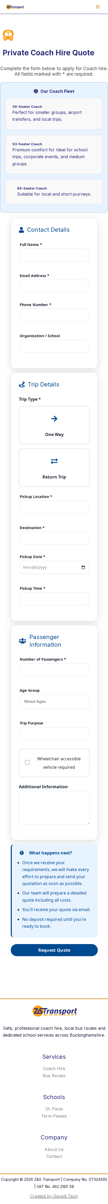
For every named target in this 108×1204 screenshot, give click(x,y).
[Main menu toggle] (98, 7)
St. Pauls (54, 1108)
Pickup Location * (36, 496)
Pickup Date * (32, 556)
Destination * (32, 527)
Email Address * (34, 275)
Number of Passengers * (43, 659)
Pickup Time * (32, 588)
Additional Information (43, 787)
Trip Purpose (31, 723)
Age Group (30, 690)
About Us (54, 1149)
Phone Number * (35, 304)
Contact (54, 1156)
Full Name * (31, 244)
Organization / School (40, 335)
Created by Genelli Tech (54, 1196)
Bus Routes (54, 1075)
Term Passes (54, 1116)
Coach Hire (54, 1068)
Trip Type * (30, 399)
